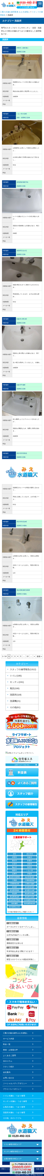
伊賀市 (29, 874)
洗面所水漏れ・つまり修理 (14, 1112)
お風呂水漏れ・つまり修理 (14, 1107)
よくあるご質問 (9, 1055)
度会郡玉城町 (29, 893)
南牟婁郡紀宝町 (14, 907)
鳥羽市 (29, 867)
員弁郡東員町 (29, 877)
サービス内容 (8, 1039)
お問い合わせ (8, 1078)
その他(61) (15, 707)
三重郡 (14, 880)
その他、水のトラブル (12, 1118)
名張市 (14, 864)
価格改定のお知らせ (15, 943)
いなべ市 (30, 870)
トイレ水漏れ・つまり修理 (14, 1096)
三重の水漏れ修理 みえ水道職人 (15, 1033)
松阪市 (29, 857)
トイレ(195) (16, 676)
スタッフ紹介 (8, 1067)
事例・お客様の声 (10, 1050)
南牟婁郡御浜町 (29, 903)
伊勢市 (14, 857)
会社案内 (6, 1072)
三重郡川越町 (29, 884)
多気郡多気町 (29, 887)
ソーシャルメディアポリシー (15, 1083)
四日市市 (30, 854)
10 (27, 656)
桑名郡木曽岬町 (14, 877)
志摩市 (14, 874)
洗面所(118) (15, 694)
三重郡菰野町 (29, 880)
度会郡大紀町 (29, 897)
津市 (14, 854)
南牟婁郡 (14, 903)
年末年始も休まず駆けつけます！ (20, 951)
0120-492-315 (21, 1136)
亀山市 (14, 867)
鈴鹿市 (29, 861)
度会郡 (14, 893)
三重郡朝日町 (14, 884)
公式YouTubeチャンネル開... (18, 935)
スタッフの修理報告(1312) (23, 669)
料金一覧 (6, 1044)
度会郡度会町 (14, 897)
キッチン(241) (17, 682)
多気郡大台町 (29, 890)
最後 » (39, 656)
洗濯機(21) (15, 701)
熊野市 (14, 870)
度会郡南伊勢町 (14, 900)
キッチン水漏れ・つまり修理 (15, 1101)
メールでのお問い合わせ (27, 7)
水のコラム (7, 1061)
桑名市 (14, 861)
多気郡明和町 (14, 890)
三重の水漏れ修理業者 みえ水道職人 (15, 12)
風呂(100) (14, 688)
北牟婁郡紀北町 (29, 900)
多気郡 (14, 887)
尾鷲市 (29, 864)
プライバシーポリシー (12, 1089)
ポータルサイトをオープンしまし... (21, 927)
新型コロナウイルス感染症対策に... (21, 959)
